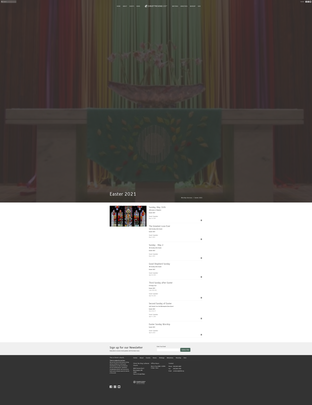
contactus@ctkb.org (178, 371)
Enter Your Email (161, 346)
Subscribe (185, 350)
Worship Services (186, 198)
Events (131, 6)
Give (199, 6)
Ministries (184, 6)
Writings (175, 6)
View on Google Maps (139, 374)
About (125, 6)
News (138, 6)
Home (118, 6)
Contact (302, 1)
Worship (192, 6)
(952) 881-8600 (177, 366)
